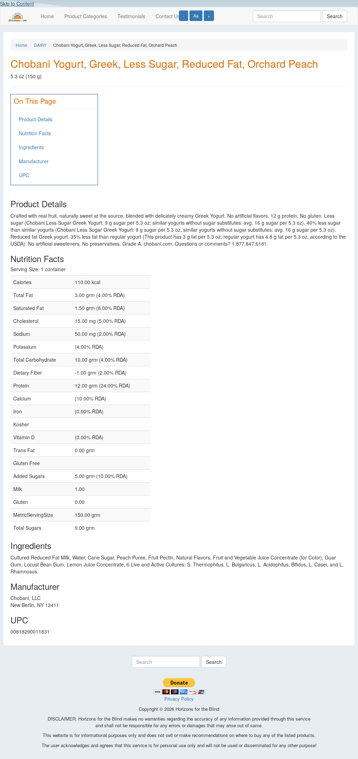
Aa (196, 16)
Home (47, 16)
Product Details (35, 119)
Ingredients (31, 147)
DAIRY (40, 45)
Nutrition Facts (35, 133)
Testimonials (131, 16)
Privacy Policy (179, 698)
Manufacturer (34, 161)
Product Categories (85, 16)
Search (335, 16)
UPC (24, 175)
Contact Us (168, 16)
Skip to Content (17, 3)
